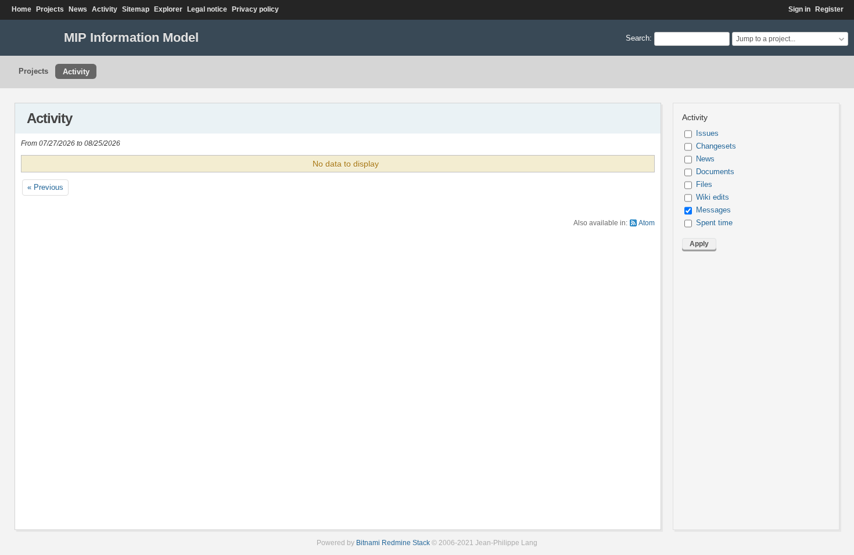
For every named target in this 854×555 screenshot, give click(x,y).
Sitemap (135, 9)
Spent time (714, 222)
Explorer (168, 9)
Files (704, 184)
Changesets (716, 146)
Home (21, 9)
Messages (713, 210)
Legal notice (207, 9)
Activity (104, 9)
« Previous (45, 187)
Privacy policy (255, 9)
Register (829, 9)
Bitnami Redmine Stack (393, 542)
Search (638, 38)
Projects (50, 9)
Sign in (799, 9)
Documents (715, 171)
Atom (646, 222)
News (78, 9)
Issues (707, 133)
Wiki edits (712, 197)
